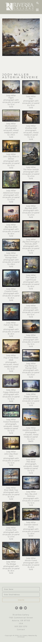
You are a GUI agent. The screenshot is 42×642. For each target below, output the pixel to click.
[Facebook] (21, 608)
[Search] (37, 3)
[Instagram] (17, 608)
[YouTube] (25, 608)
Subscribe (21, 600)
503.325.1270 (21, 626)
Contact (21, 629)
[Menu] (37, 10)
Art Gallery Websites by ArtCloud (27, 636)
